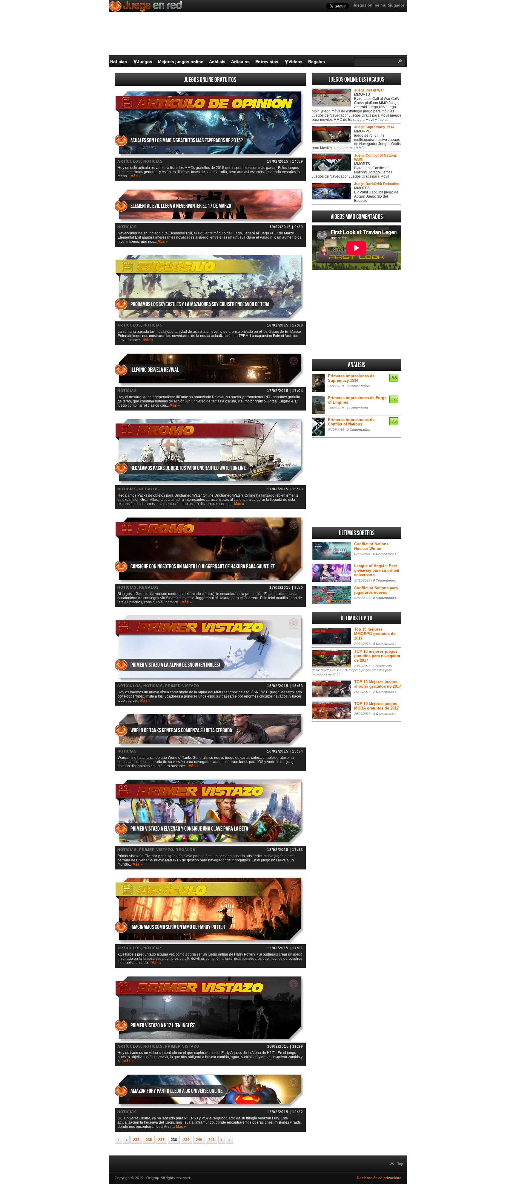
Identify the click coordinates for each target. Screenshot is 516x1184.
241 (211, 1140)
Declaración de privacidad (379, 1178)
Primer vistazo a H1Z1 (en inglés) (163, 1025)
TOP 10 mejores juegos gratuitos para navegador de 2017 (377, 656)
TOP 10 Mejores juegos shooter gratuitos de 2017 (377, 684)
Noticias (118, 61)
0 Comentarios (358, 386)
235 (136, 1140)
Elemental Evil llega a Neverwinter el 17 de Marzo (180, 206)
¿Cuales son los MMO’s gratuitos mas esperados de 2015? (186, 140)
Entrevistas (266, 61)
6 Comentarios (384, 644)
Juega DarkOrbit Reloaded (376, 184)
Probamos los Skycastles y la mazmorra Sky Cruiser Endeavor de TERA (199, 304)
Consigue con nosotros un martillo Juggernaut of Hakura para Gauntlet (202, 566)
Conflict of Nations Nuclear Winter (371, 546)
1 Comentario (357, 408)
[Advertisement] (356, 314)
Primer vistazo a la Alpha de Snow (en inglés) (175, 665)
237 (161, 1140)
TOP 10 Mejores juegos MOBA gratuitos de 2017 (376, 705)
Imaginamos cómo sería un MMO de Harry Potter (177, 927)
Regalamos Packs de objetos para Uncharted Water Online (188, 468)
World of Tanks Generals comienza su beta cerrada (181, 730)
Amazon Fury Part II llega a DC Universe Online (176, 1091)
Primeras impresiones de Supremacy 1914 (351, 378)
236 (149, 1140)
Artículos (240, 61)
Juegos (144, 61)
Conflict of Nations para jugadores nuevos (376, 590)
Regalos (316, 61)
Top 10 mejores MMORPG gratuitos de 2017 (374, 633)
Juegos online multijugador (378, 5)
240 (199, 1140)
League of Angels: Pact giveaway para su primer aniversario (377, 570)
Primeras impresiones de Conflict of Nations (351, 421)
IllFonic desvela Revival (154, 369)
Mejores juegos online (180, 61)
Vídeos (295, 61)
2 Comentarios (358, 429)
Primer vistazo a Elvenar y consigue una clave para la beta (189, 828)
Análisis (217, 61)
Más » (135, 176)
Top (400, 1164)
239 (186, 1140)
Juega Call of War (369, 90)
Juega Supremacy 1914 (374, 127)
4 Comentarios (384, 713)
